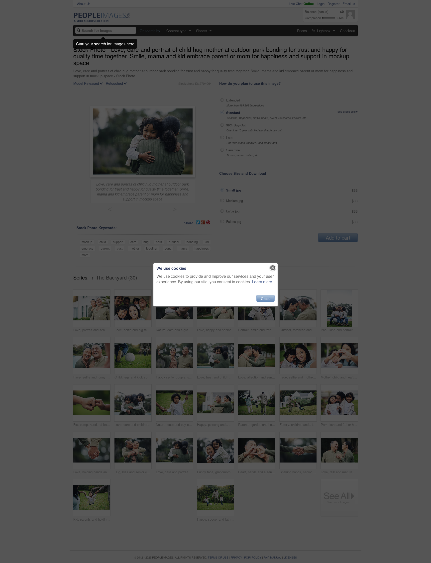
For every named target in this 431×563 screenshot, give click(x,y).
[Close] (272, 268)
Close (265, 298)
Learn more (262, 281)
